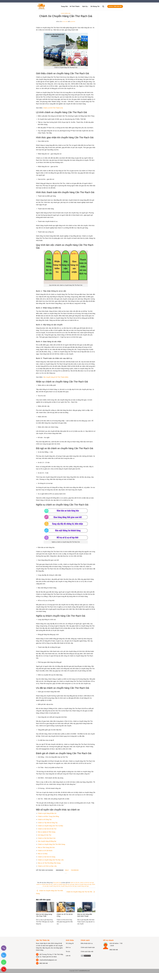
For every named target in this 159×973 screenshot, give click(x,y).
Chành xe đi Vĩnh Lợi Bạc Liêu (47, 866)
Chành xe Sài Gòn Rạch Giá (46, 838)
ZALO (67, 870)
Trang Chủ (64, 6)
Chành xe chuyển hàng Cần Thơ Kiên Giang (51, 844)
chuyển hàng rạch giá (83, 886)
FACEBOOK (75, 870)
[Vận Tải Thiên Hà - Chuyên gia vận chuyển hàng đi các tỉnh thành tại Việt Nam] (44, 6)
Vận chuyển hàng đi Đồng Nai (47, 841)
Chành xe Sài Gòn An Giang (46, 857)
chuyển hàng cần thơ (54, 886)
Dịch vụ (85, 6)
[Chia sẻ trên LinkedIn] (72, 876)
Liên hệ (68, 955)
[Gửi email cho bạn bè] (65, 876)
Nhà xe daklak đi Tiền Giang (46, 832)
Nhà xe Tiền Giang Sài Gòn (46, 847)
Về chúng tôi (70, 943)
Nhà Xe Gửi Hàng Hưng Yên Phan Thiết (44, 915)
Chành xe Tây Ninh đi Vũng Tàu (47, 822)
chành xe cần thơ (74, 882)
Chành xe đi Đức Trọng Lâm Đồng (48, 816)
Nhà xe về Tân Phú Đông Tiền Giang (49, 863)
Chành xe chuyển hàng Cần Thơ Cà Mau (50, 826)
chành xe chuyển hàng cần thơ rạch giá (63, 884)
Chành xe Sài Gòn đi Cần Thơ (47, 829)
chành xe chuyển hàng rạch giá (83, 884)
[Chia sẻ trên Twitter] (62, 876)
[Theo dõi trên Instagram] (107, 953)
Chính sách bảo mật (87, 951)
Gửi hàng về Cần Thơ (44, 835)
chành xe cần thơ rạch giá (87, 882)
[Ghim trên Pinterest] (68, 876)
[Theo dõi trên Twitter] (111, 953)
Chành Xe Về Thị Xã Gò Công (65, 915)
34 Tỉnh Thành (74, 6)
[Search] (103, 6)
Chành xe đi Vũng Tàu (45, 819)
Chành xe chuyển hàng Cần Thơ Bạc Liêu (51, 860)
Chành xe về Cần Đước (45, 850)
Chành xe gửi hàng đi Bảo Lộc (47, 813)
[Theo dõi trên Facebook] (104, 953)
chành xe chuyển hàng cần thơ (44, 884)
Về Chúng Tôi (95, 6)
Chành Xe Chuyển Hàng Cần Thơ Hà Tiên (79, 892)
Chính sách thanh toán (88, 947)
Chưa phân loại (65, 13)
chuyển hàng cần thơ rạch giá (69, 886)
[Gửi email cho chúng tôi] (123, 2)
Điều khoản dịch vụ (87, 943)
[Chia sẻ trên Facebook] (59, 876)
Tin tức (68, 951)
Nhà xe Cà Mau (42, 853)
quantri (72, 21)
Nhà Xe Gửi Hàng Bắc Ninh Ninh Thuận (84, 915)
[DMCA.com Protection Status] (86, 955)
